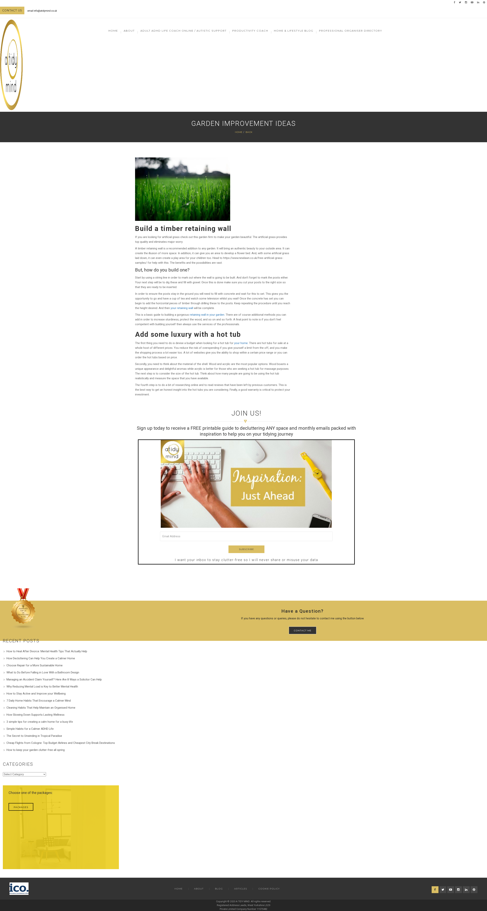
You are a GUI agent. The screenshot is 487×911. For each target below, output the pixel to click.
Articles (240, 888)
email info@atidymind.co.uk (42, 11)
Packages (21, 807)
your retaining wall (182, 308)
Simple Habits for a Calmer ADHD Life (30, 729)
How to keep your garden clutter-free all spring (35, 750)
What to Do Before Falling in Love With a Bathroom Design (42, 672)
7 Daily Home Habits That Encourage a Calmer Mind (38, 700)
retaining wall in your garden (207, 314)
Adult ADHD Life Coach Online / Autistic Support (183, 30)
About (199, 888)
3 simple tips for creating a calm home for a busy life (39, 721)
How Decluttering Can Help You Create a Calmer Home (40, 658)
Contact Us (12, 10)
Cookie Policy (269, 888)
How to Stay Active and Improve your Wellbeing (36, 693)
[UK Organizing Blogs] (23, 608)
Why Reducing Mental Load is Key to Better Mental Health (42, 686)
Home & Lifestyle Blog (293, 30)
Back (249, 132)
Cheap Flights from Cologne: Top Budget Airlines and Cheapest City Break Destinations (60, 743)
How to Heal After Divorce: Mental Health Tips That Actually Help (46, 651)
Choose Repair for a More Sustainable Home (34, 665)
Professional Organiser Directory (350, 30)
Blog (219, 888)
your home (241, 343)
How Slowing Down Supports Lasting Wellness (35, 714)
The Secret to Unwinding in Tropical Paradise (34, 736)
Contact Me (302, 630)
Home (113, 30)
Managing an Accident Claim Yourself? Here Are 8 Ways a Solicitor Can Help (54, 679)
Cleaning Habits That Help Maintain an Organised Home (40, 707)
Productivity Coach (250, 30)
